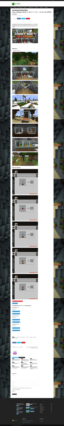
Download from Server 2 (16, 313)
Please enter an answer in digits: (16, 389)
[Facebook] (52, 0)
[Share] (53, 0)
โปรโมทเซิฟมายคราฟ (30, 7)
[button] (53, 7)
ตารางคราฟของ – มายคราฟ (33, 403)
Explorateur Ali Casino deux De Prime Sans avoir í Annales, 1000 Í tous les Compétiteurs (16, 367)
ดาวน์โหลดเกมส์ (36, 7)
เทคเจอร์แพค (46, 7)
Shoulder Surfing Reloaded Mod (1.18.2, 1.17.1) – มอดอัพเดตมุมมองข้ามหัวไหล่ (32, 347)
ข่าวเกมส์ (13, 358)
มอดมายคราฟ (25, 7)
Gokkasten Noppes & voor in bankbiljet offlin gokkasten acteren (20, 412)
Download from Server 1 (16, 311)
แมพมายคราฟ (41, 7)
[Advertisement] (36, 4)
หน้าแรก (11, 7)
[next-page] (13, 370)
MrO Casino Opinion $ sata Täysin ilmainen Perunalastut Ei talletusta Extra (16, 360)
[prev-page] (12, 370)
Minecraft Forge (15, 303)
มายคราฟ (27, 24)
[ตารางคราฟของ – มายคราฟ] (28, 404)
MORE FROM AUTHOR (22, 357)
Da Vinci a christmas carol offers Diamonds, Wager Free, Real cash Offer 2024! (33, 364)
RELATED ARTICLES (15, 357)
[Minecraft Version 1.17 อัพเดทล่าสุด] (28, 408)
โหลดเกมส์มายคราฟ (20, 7)
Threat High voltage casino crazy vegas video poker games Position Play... (20, 408)
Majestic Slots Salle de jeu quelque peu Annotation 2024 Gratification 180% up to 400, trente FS (25, 367)
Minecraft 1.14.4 (32, 410)
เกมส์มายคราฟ (15, 7)
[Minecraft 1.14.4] (28, 411)
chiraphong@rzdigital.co (28, 422)
